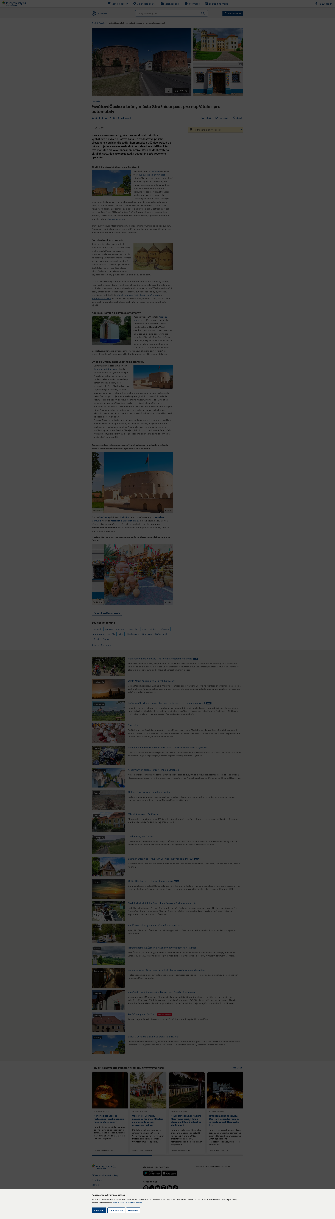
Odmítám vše (116, 1210)
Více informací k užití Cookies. (128, 1202)
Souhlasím (99, 1210)
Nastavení (133, 1210)
